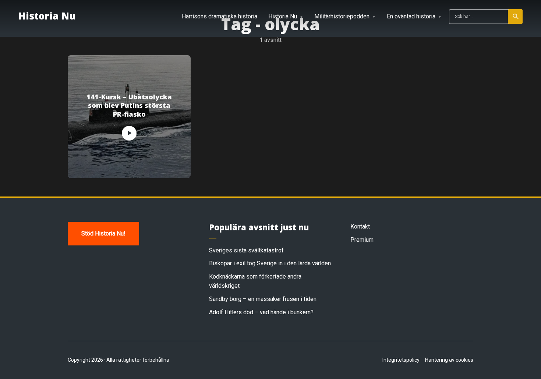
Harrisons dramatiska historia (219, 16)
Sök (515, 16)
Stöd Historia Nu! (103, 233)
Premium (362, 239)
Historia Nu (47, 15)
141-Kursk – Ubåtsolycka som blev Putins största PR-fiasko (129, 105)
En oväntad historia (411, 16)
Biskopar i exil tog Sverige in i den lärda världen (270, 263)
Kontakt (360, 226)
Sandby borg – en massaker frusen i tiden (263, 298)
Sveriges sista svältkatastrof (246, 250)
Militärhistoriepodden (341, 16)
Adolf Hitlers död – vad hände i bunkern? (261, 312)
